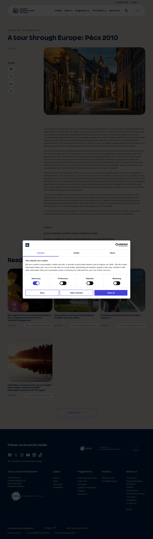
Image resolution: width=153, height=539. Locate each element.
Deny (42, 293)
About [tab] (112, 253)
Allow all (111, 293)
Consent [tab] (40, 253)
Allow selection (76, 293)
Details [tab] (76, 253)
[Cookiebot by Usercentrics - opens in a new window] (117, 245)
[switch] (63, 283)
